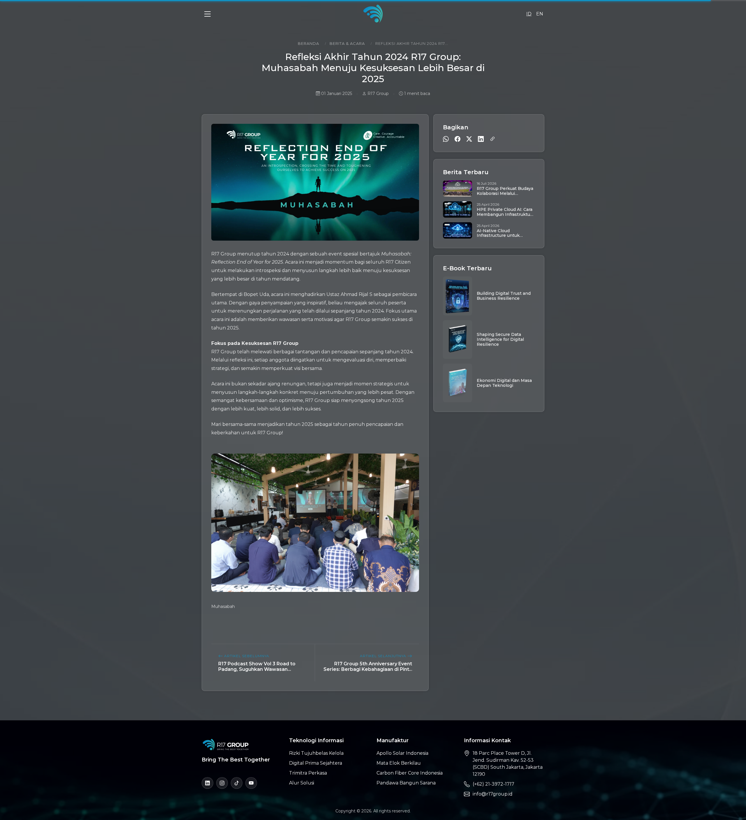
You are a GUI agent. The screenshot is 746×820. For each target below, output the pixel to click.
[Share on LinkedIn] (481, 138)
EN (539, 14)
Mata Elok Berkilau (398, 763)
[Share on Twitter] (469, 138)
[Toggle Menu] (207, 14)
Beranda (308, 43)
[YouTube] (251, 783)
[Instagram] (222, 783)
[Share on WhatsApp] (446, 138)
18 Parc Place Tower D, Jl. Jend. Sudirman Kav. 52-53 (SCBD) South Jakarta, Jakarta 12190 (508, 763)
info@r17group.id (493, 794)
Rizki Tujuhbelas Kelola (316, 753)
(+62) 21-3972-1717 (493, 784)
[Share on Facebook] (457, 138)
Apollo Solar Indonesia (402, 753)
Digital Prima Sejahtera (315, 763)
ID (529, 14)
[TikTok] (236, 783)
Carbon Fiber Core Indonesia (409, 773)
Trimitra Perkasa (308, 773)
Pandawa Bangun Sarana (406, 783)
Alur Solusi (301, 783)
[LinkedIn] (207, 783)
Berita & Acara (347, 43)
